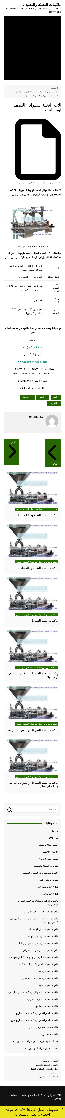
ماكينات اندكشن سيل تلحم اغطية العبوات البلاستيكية (38, 902)
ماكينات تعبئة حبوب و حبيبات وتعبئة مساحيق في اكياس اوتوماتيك (34, 920)
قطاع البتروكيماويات (48, 887)
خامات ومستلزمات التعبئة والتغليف (40, 872)
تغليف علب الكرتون (48, 858)
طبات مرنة (52, 1072)
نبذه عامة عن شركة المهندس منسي (40, 1048)
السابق (55, 463)
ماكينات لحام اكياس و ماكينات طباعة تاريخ (37, 1013)
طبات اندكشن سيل (48, 1076)
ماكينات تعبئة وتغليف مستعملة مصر (40, 978)
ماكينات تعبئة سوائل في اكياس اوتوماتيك (38, 943)
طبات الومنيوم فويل (48, 879)
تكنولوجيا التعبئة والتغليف (45, 866)
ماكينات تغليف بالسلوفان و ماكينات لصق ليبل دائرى (32, 992)
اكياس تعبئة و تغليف (48, 844)
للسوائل (53, 403)
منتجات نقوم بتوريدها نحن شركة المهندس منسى (40, 182)
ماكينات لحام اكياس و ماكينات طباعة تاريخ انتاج (34, 1020)
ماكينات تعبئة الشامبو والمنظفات (37, 567)
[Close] (62, 1108)
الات (55, 397)
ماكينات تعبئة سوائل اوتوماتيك (43, 929)
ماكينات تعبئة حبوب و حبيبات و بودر (40, 911)
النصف (41, 397)
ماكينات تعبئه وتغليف (47, 985)
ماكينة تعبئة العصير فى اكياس (43, 1027)
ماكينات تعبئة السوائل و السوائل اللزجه (33, 730)
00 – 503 (53, 837)
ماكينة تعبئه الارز (50, 1034)
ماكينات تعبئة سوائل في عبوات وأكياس (39, 950)
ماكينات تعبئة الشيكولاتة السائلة (38, 515)
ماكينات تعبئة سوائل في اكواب (43, 936)
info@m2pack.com (32, 347)
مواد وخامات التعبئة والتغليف (44, 1069)
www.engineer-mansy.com (32, 361)
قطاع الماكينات (50, 893)
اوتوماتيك (26, 397)
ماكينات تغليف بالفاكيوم (46, 1006)
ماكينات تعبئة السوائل (44, 620)
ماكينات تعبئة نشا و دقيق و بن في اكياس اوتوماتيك (33, 957)
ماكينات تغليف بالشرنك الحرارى (42, 999)
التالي (13, 442)
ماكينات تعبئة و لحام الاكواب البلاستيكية (38, 964)
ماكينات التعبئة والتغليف (42, 4)
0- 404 (55, 831)
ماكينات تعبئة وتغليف (47, 971)
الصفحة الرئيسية (50, 1061)
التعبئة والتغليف (50, 852)
